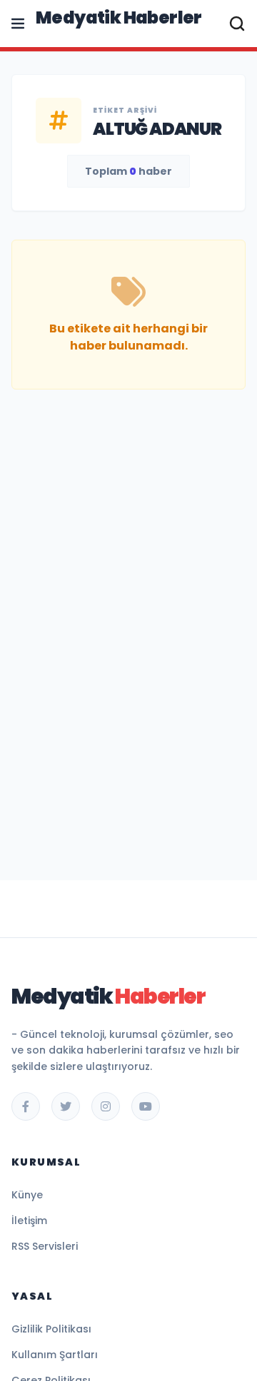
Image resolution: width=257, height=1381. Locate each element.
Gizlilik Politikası (51, 1329)
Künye (27, 1195)
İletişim (29, 1220)
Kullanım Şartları (54, 1354)
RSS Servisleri (44, 1246)
